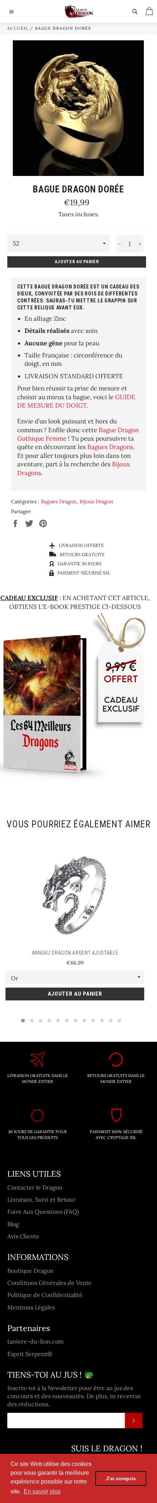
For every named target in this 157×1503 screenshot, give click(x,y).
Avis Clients (23, 1236)
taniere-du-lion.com (35, 1341)
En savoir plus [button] (42, 1491)
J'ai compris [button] (121, 1478)
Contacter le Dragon (34, 1187)
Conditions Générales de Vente (49, 1282)
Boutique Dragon (30, 1270)
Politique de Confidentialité (45, 1294)
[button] (23, 1020)
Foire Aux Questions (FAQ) (43, 1211)
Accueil (17, 28)
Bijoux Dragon (96, 501)
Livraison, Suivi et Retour (41, 1199)
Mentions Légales (31, 1307)
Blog (13, 1224)
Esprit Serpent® (29, 1353)
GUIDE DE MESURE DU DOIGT (76, 401)
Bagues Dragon (59, 501)
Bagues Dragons (110, 447)
